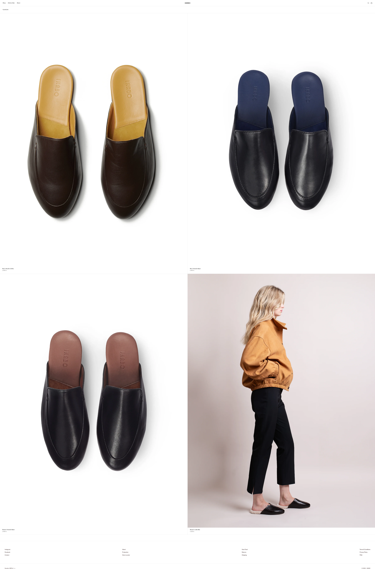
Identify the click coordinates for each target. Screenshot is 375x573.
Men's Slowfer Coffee (8, 268)
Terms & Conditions (365, 549)
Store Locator (126, 555)
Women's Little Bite (195, 529)
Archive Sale (11, 3)
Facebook (7, 552)
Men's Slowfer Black (195, 268)
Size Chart (245, 549)
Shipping (244, 555)
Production (125, 552)
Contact (7, 555)
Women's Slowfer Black (8, 529)
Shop (4, 3)
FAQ (361, 555)
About (18, 3)
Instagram (7, 549)
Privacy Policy (363, 552)
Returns (244, 552)
